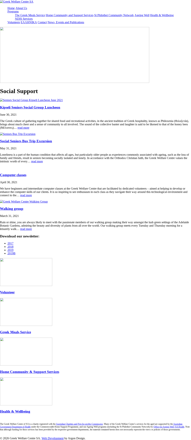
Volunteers (13, 22)
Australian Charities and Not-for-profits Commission (79, 424)
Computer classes (13, 175)
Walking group (11, 209)
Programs (13, 11)
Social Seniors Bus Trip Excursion (26, 141)
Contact (42, 22)
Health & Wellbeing (162, 15)
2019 (10, 250)
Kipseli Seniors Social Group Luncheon (30, 107)
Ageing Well (141, 15)
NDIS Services (24, 18)
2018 (10, 246)
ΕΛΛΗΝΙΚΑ (29, 22)
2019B (11, 253)
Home (11, 8)
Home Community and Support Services (69, 15)
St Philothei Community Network (114, 15)
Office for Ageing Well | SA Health (169, 426)
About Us (21, 8)
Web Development (53, 438)
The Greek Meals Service (30, 15)
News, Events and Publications (66, 22)
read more (23, 127)
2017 (10, 243)
